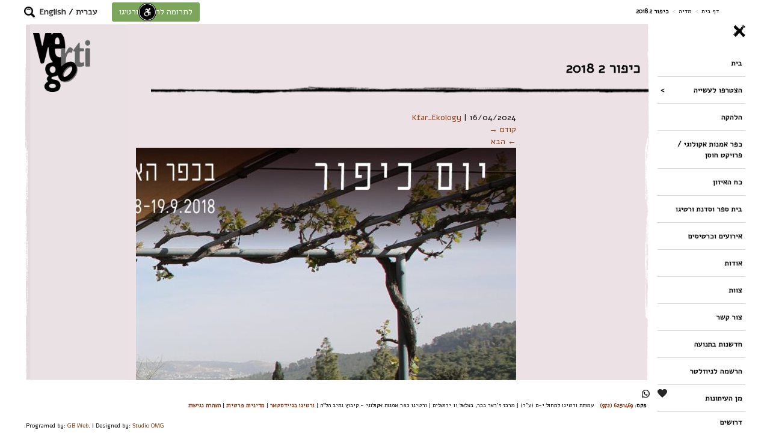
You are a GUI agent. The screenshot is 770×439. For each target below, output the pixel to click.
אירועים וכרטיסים (715, 236)
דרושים (731, 422)
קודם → (502, 129)
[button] (29, 12)
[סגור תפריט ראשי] (701, 31)
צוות (735, 290)
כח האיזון (727, 182)
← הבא (503, 141)
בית (737, 63)
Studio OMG (148, 425)
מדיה (685, 11)
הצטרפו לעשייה (718, 90)
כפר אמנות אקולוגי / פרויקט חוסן (709, 149)
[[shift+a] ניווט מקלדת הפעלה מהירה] (147, 12)
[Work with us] (663, 393)
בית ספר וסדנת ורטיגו (709, 209)
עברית (86, 11)
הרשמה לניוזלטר (716, 371)
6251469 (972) (616, 405)
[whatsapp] (645, 393)
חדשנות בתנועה (718, 344)
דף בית (710, 11)
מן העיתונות (724, 398)
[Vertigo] (61, 62)
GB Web (77, 425)
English (53, 11)
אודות (733, 263)
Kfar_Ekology (436, 117)
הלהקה (731, 117)
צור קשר (729, 317)
